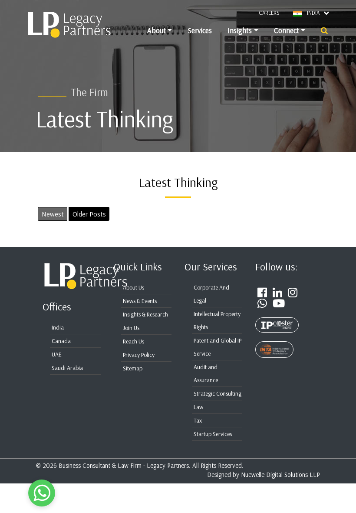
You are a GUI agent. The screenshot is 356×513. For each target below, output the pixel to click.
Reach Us (133, 341)
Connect (286, 30)
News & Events (140, 301)
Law (198, 407)
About (156, 30)
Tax (198, 420)
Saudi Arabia (67, 368)
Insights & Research (145, 314)
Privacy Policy (139, 355)
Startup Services (213, 434)
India (58, 327)
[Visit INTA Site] (274, 345)
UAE (57, 354)
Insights (239, 30)
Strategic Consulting (217, 393)
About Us (133, 287)
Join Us (131, 328)
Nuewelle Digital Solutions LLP (280, 474)
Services (200, 30)
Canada (61, 341)
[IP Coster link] (277, 320)
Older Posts (89, 214)
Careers (269, 12)
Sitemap (132, 368)
